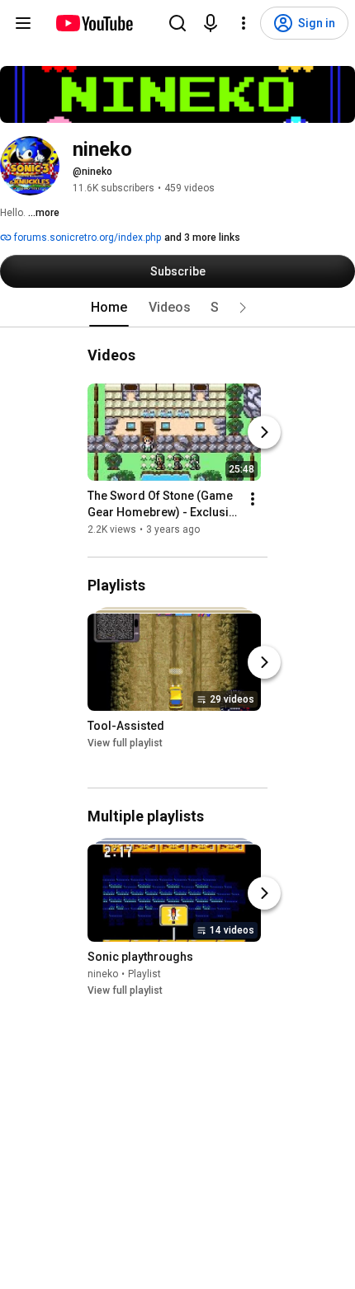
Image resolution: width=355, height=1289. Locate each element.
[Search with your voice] (210, 23)
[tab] (109, 307)
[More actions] (252, 498)
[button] (243, 307)
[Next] (264, 432)
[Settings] (243, 23)
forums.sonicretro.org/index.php (86, 237)
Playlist (144, 974)
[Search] (177, 23)
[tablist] (177, 307)
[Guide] (23, 23)
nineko (103, 974)
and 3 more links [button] (202, 237)
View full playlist (125, 744)
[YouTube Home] (93, 23)
